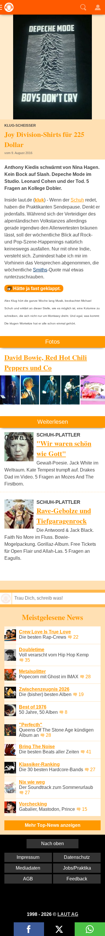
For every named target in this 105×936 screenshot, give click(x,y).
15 (84, 809)
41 (88, 751)
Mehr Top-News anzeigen (52, 825)
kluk (39, 199)
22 (75, 637)
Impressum (28, 857)
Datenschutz (77, 857)
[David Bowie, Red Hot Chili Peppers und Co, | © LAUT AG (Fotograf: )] (10, 390)
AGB (28, 878)
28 (88, 676)
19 (81, 694)
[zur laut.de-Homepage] (7, 7)
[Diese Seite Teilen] (29, 929)
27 (92, 769)
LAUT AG (67, 914)
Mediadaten (28, 868)
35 (27, 660)
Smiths (40, 269)
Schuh (77, 199)
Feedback (76, 878)
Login (97, 7)
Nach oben (52, 843)
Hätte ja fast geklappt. (37, 288)
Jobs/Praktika (77, 868)
